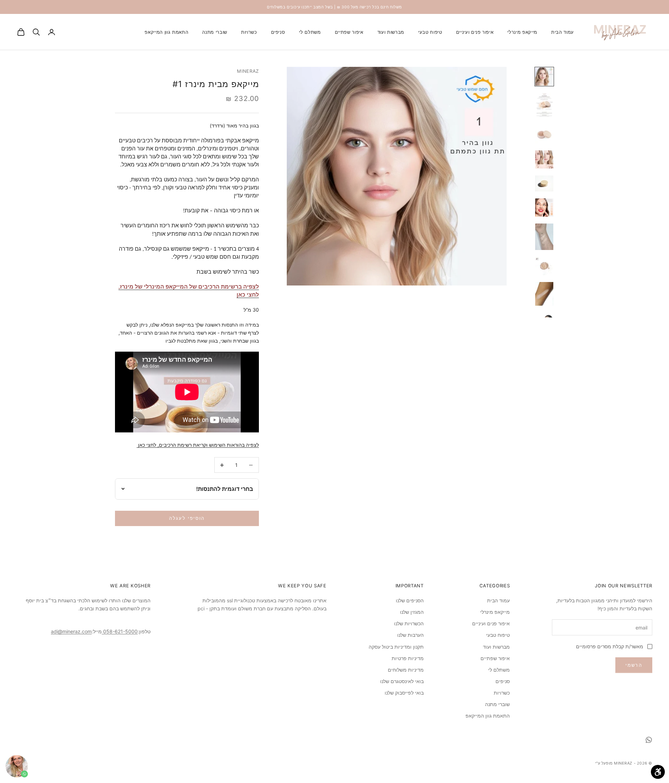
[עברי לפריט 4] (544, 159)
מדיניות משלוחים (406, 670)
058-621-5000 (120, 631)
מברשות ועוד (390, 32)
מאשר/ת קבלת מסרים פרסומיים (609, 646)
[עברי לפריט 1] (544, 76)
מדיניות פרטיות (408, 658)
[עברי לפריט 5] (544, 183)
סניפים (278, 32)
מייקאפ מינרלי (522, 32)
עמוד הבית (562, 32)
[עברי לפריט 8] (544, 266)
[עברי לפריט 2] (544, 105)
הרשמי (633, 665)
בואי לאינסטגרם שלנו (402, 681)
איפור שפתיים (349, 32)
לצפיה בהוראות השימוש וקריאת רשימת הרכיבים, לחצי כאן (198, 445)
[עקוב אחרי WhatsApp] (648, 739)
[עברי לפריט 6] (544, 207)
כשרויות (249, 32)
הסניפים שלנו (410, 600)
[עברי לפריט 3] (544, 134)
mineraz (248, 71)
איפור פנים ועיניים (475, 32)
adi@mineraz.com (71, 631)
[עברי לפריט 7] (544, 237)
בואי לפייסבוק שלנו (404, 693)
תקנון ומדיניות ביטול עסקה (396, 647)
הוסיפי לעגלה (187, 518)
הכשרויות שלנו (409, 623)
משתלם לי (310, 32)
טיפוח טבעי (430, 32)
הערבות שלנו (410, 635)
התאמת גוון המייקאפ (166, 32)
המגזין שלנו (412, 612)
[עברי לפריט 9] (544, 293)
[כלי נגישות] (658, 772)
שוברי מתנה (214, 32)
